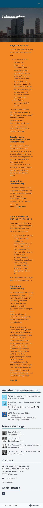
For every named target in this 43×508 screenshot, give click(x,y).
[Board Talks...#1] (4, 439)
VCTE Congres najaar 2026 (18, 413)
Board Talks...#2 (14, 432)
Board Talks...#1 (14, 438)
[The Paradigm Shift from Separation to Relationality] (4, 446)
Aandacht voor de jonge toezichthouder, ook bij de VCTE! (24, 451)
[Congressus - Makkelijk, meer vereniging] (34, 505)
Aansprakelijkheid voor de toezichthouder (24, 396)
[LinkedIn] (3, 493)
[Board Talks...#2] (4, 433)
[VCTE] (7, 4)
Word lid (13, 380)
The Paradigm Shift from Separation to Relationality (24, 445)
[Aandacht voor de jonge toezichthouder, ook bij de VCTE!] (4, 452)
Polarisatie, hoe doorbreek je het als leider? (24, 402)
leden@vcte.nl (20, 207)
